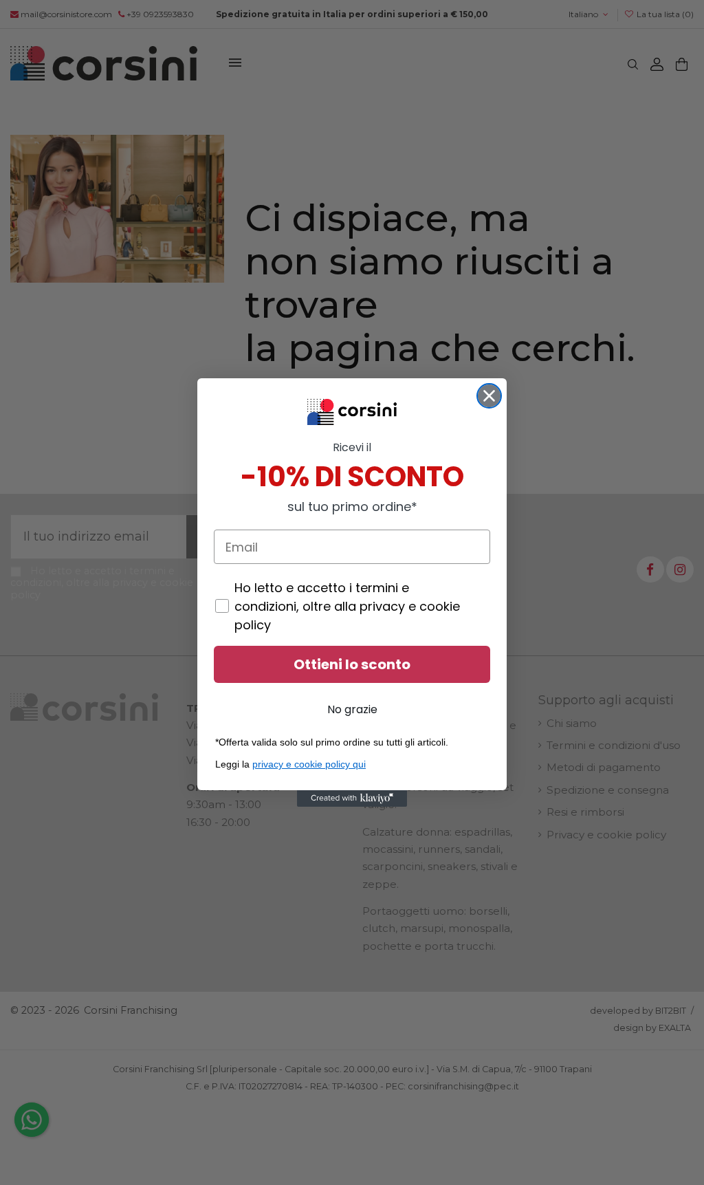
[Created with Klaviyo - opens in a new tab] (352, 798)
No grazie (352, 709)
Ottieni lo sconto (352, 664)
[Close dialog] (489, 396)
